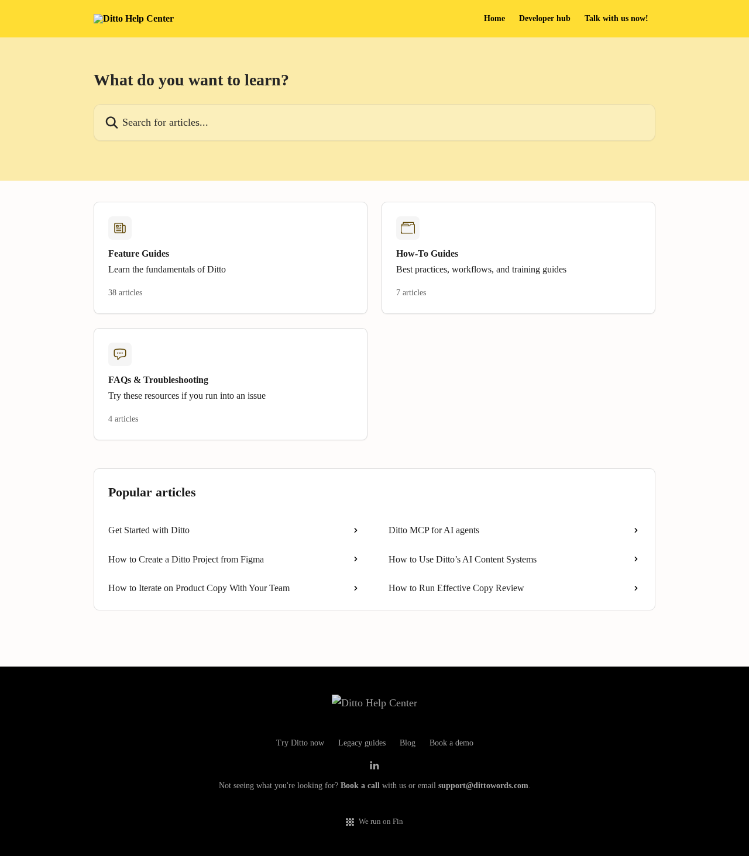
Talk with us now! (616, 19)
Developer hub (545, 19)
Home (494, 19)
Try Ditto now (300, 742)
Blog (407, 742)
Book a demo (451, 742)
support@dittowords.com (483, 785)
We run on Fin (381, 821)
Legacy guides (362, 742)
